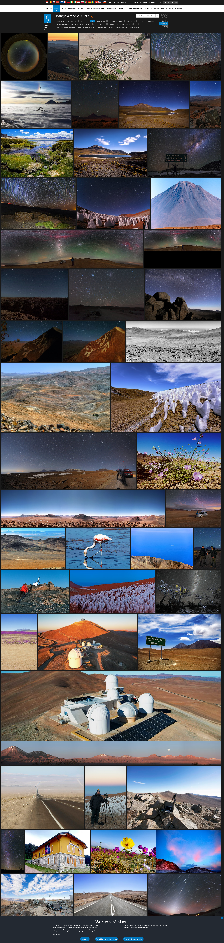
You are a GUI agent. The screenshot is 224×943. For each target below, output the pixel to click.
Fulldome (142, 21)
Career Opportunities (174, 8)
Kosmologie (101, 21)
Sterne (111, 27)
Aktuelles (72, 8)
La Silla (88, 24)
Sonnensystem (88, 27)
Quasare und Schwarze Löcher (69, 27)
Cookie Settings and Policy (133, 939)
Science (166, 2)
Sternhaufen (102, 27)
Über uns (49, 8)
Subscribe (137, 2)
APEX (86, 21)
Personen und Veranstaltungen (120, 24)
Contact (145, 2)
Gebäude (138, 24)
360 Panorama (71, 21)
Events (121, 8)
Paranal (103, 24)
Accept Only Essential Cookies (106, 939)
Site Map (152, 2)
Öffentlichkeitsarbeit (134, 8)
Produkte (148, 8)
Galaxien (151, 21)
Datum (165, 27)
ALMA (81, 21)
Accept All (85, 939)
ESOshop (81, 8)
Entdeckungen (112, 8)
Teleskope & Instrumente (95, 8)
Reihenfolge (163, 24)
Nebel (95, 24)
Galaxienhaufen (63, 24)
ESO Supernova (118, 21)
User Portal (174, 2)
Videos (63, 8)
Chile (93, 21)
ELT (109, 21)
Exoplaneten (131, 21)
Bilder (56, 8)
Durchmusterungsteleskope (127, 27)
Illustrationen (77, 24)
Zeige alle (60, 21)
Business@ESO (159, 8)
